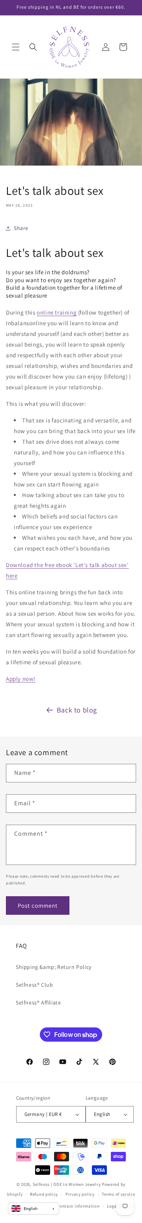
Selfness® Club (34, 984)
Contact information (78, 1206)
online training (57, 312)
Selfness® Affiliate (38, 1002)
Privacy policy (80, 1194)
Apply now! (21, 678)
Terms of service (118, 1194)
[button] (15, 47)
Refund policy (44, 1194)
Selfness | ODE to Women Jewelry (67, 1184)
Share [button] (21, 228)
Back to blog (77, 709)
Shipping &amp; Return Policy (54, 966)
